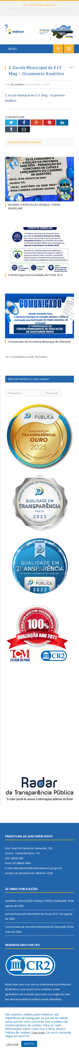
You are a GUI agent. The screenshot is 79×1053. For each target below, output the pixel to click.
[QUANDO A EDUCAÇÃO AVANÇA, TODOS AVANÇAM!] (39, 179)
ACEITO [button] (29, 1044)
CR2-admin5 (17, 84)
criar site (30, 984)
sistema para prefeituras (55, 984)
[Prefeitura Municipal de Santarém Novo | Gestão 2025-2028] (39, 31)
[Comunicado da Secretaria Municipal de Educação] (39, 316)
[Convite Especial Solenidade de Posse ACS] (39, 249)
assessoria (33, 989)
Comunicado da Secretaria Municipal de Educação (39, 341)
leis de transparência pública (23, 999)
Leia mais (38, 1032)
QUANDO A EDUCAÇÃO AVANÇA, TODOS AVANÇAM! (36, 901)
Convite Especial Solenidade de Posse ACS (38, 9)
